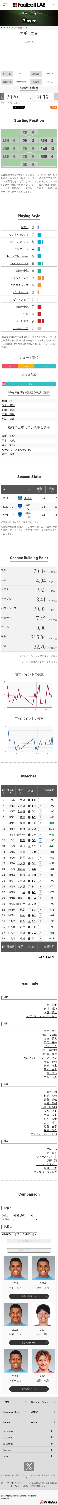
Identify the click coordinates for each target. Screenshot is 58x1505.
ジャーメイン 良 (46, 1156)
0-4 (34, 898)
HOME (3, 28)
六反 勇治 (50, 1012)
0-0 (34, 875)
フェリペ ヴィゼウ (45, 1172)
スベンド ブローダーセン (41, 1016)
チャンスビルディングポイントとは (37, 656)
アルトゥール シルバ (44, 1134)
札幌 (22, 938)
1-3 (34, 880)
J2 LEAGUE (8, 1438)
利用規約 (6, 1475)
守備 (26, 313)
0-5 (34, 834)
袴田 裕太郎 (49, 1034)
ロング (21, 249)
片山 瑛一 (8, 400)
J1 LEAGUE (8, 1431)
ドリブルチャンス (18, 277)
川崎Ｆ (28, 498)
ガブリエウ (50, 1046)
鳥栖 (22, 823)
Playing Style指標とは (25, 343)
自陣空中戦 (22, 306)
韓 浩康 (52, 1073)
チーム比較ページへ (29, 1240)
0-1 (34, 938)
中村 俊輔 (50, 1103)
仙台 (22, 828)
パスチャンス (21, 292)
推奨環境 (15, 1475)
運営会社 (45, 1475)
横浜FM (20, 834)
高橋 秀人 (50, 1038)
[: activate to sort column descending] (4, 490)
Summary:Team (39, 1402)
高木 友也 (50, 1069)
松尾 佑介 (50, 1130)
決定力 (25, 227)
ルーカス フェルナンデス (17, 449)
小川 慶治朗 (49, 1107)
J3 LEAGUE (8, 1444)
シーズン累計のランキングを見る (39, 662)
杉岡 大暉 (8, 409)
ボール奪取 (22, 321)
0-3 (34, 811)
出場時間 (49, 789)
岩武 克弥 (50, 1061)
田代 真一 (50, 1042)
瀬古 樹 (52, 1091)
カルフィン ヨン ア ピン (40, 1057)
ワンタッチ (19, 234)
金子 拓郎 (8, 445)
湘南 (22, 851)
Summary (7, 1450)
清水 (22, 846)
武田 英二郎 (49, 1050)
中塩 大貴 (50, 1077)
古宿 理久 (50, 1122)
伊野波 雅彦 (49, 1054)
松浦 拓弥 (50, 1095)
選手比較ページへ (29, 1250)
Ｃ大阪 (21, 805)
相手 (20, 789)
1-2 (34, 800)
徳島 (22, 817)
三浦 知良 (50, 1152)
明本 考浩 (8, 405)
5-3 (34, 909)
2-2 (34, 828)
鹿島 (22, 840)
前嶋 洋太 (50, 1065)
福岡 (22, 857)
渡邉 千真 (50, 1168)
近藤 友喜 (50, 1126)
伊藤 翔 (52, 1160)
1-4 (34, 805)
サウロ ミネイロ (46, 1164)
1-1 (34, 846)
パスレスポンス (19, 263)
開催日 (11, 789)
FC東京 (21, 898)
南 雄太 (52, 1004)
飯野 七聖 (8, 436)
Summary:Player (12, 1412)
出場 (39, 488)
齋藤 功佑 (50, 1099)
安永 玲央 (50, 1111)
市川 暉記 (50, 1008)
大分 (22, 800)
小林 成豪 (8, 418)
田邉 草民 (8, 414)
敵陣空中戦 (22, 270)
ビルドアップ (21, 299)
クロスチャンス (19, 285)
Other (5, 1456)
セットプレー (18, 256)
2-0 (34, 851)
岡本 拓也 (8, 440)
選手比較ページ (29, 1296)
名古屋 (21, 811)
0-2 (34, 863)
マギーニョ (50, 1030)
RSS (54, 107)
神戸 (22, 927)
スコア (32, 790)
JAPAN (35, 1412)
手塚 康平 (50, 1115)
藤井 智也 (8, 454)
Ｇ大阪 (21, 863)
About (34, 1422)
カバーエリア (21, 328)
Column (7, 1422)
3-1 (34, 886)
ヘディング (19, 241)
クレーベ (52, 1149)
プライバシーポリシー (30, 1475)
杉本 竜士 (50, 1118)
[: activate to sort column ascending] (10, 490)
